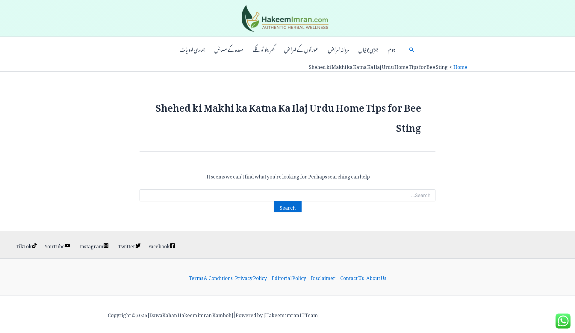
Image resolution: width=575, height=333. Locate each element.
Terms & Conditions (211, 277)
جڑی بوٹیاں (368, 49)
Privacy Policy (251, 277)
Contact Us (352, 277)
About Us (376, 277)
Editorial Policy (289, 277)
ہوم (391, 49)
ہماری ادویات (192, 49)
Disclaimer (323, 277)
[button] (411, 49)
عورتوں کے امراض (301, 49)
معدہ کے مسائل (228, 49)
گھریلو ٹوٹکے (264, 49)
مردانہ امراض (338, 49)
